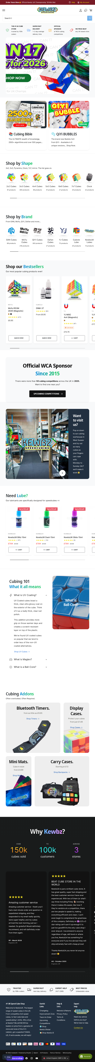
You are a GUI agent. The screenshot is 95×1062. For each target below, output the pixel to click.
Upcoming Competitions (46, 394)
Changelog (44, 1011)
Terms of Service (55, 1053)
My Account (84, 2)
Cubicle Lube (76, 241)
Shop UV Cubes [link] (20, 652)
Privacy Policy (62, 1014)
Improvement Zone (47, 1014)
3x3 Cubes (24, 186)
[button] (3, 10)
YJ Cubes (63, 240)
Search (36, 1053)
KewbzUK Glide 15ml (73, 537)
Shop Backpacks (61, 772)
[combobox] (47, 18)
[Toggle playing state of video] (62, 473)
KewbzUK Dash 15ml (45, 537)
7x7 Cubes (76, 186)
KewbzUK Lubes (89, 241)
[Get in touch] (85, 10)
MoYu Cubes (24, 241)
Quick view (18, 338)
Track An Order (45, 1017)
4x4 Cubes (37, 186)
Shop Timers (31, 719)
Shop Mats (17, 775)
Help (73, 2)
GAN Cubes (11, 240)
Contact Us (78, 1028)
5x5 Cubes (50, 186)
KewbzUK (14, 1053)
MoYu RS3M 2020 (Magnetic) (15, 309)
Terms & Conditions (61, 1018)
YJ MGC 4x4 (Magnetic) (71, 315)
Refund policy (67, 1053)
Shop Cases (75, 727)
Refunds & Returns (64, 1011)
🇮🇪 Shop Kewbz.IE (47, 1033)
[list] (47, 30)
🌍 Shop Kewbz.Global (45, 1028)
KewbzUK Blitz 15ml (17, 537)
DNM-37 (40, 308)
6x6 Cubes (63, 186)
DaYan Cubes (50, 241)
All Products (44, 1053)
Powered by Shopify (25, 1053)
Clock (89, 186)
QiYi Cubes (37, 240)
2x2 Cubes (11, 186)
